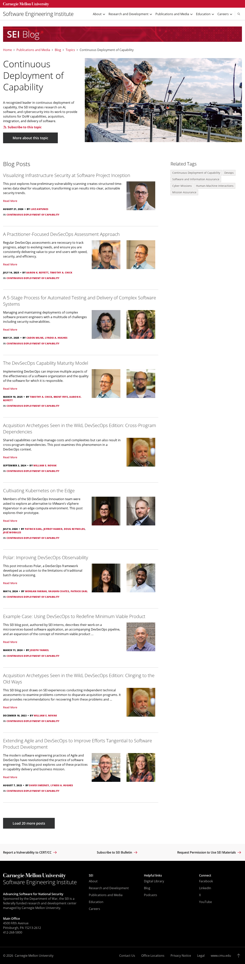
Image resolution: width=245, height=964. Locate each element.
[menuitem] (40, 14)
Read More (10, 201)
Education (96, 902)
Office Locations (152, 955)
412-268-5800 (12, 932)
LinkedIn (205, 888)
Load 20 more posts (29, 823)
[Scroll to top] (239, 955)
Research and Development (109, 888)
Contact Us (127, 955)
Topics (70, 50)
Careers (94, 909)
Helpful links (153, 875)
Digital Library (154, 881)
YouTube (205, 902)
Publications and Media (33, 50)
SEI (91, 875)
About (93, 881)
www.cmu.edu (221, 955)
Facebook (206, 881)
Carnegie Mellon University (34, 955)
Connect (205, 875)
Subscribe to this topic (24, 127)
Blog (58, 50)
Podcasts (150, 895)
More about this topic (30, 138)
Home (7, 50)
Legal (201, 955)
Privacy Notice (181, 955)
